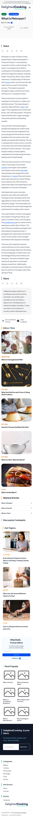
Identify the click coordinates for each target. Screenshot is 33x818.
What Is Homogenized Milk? (12, 360)
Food (3, 489)
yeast (22, 107)
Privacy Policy (5, 815)
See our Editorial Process (10, 321)
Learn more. (27, 2)
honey (8, 82)
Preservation (7, 771)
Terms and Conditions (15, 815)
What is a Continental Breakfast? (7, 701)
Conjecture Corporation (20, 812)
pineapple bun (9, 222)
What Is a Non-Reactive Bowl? (13, 460)
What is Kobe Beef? (9, 492)
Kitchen (4, 389)
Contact (6, 791)
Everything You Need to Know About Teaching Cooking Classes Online (16, 560)
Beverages (5, 357)
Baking (5, 590)
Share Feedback (23, 321)
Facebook (6, 800)
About (5, 788)
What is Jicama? (8, 682)
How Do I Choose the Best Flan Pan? (15, 427)
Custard (15, 176)
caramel (4, 167)
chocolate (24, 170)
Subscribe (16, 654)
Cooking (6, 555)
